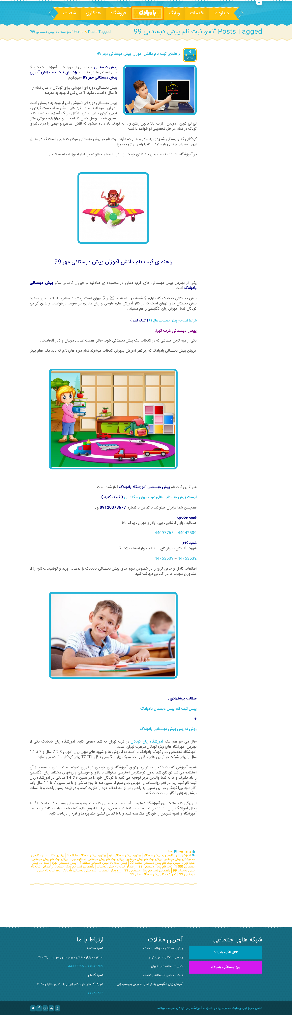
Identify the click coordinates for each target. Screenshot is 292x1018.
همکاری (93, 13)
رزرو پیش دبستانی (110, 870)
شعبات (69, 13)
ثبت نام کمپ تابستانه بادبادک (163, 975)
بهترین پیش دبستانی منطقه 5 (86, 855)
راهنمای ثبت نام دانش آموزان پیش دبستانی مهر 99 (138, 54)
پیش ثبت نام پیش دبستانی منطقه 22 (155, 863)
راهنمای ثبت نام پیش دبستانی (116, 866)
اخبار (170, 851)
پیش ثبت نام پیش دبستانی (144, 859)
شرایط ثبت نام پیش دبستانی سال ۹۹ (173, 320)
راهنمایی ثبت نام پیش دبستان (75, 866)
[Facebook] (39, 1008)
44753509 (164, 559)
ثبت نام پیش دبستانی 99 (155, 866)
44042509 (187, 533)
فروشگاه (118, 13)
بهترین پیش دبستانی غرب (125, 855)
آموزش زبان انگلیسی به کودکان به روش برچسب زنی (150, 984)
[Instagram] (57, 1008)
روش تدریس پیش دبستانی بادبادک (168, 729)
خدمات (197, 13)
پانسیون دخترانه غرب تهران (165, 957)
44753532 (187, 559)
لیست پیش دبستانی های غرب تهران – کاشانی (160, 497)
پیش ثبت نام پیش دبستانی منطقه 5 (103, 863)
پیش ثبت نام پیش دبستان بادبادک (168, 709)
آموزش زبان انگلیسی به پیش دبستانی (167, 855)
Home (78, 32)
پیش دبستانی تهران (64, 863)
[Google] (45, 1008)
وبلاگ (174, 13)
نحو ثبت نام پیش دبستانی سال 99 (153, 874)
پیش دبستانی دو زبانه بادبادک (163, 948)
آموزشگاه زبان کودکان (147, 742)
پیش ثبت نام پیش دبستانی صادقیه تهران (97, 859)
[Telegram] (51, 1008)
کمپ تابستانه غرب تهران (167, 966)
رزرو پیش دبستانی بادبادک (79, 870)
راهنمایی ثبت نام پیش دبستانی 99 (147, 870)
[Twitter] (33, 1008)
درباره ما (221, 13)
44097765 (164, 533)
